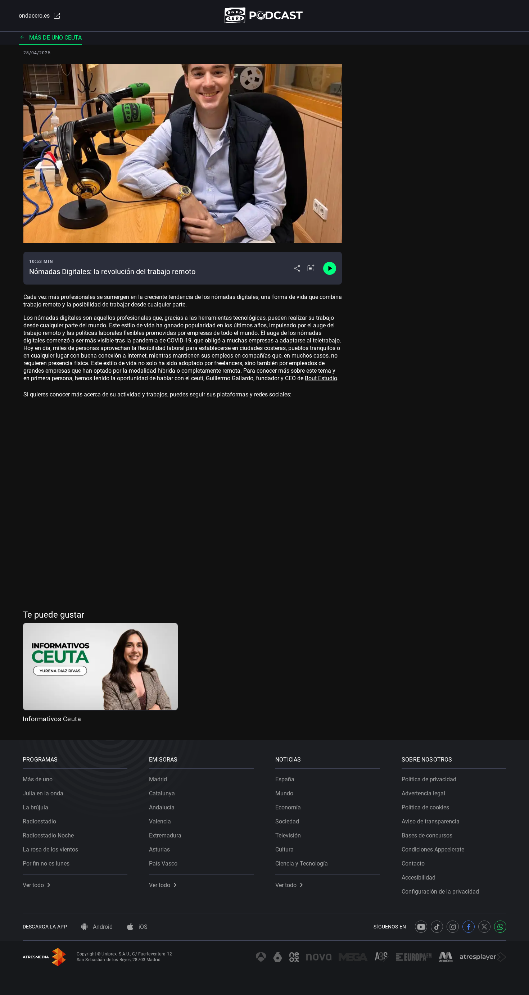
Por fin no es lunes (46, 863)
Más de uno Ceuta (55, 37)
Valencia (160, 821)
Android (102, 926)
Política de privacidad (429, 779)
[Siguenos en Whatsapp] (500, 927)
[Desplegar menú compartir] (297, 268)
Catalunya (162, 793)
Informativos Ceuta (52, 719)
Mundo (284, 793)
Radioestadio (39, 821)
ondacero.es (34, 15)
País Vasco (163, 863)
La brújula (35, 807)
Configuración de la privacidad (440, 891)
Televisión (288, 835)
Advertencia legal (423, 793)
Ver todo (33, 885)
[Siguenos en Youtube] (421, 927)
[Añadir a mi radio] (310, 268)
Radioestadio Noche (48, 835)
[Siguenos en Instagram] (453, 927)
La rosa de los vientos (50, 849)
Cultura (284, 849)
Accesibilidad (418, 877)
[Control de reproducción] (329, 268)
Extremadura (165, 835)
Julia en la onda (43, 793)
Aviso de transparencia (431, 821)
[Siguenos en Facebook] (468, 927)
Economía (288, 807)
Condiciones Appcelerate (433, 849)
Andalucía (162, 807)
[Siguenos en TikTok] (437, 927)
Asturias (159, 849)
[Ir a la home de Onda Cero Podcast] (264, 15)
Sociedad (287, 821)
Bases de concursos (427, 835)
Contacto (413, 863)
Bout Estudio (321, 378)
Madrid (158, 779)
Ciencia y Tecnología (301, 863)
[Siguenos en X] (484, 927)
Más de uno (38, 779)
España (284, 779)
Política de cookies (425, 807)
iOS (142, 926)
